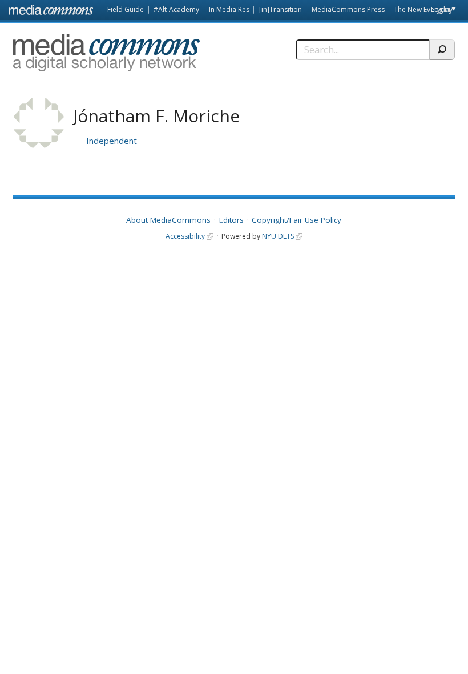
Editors (231, 220)
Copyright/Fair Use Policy (296, 220)
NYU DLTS (278, 236)
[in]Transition (280, 9)
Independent (111, 140)
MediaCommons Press (348, 9)
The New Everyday (423, 9)
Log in (440, 9)
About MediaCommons (168, 220)
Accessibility (185, 236)
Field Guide (125, 9)
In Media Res (229, 9)
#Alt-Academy (176, 9)
